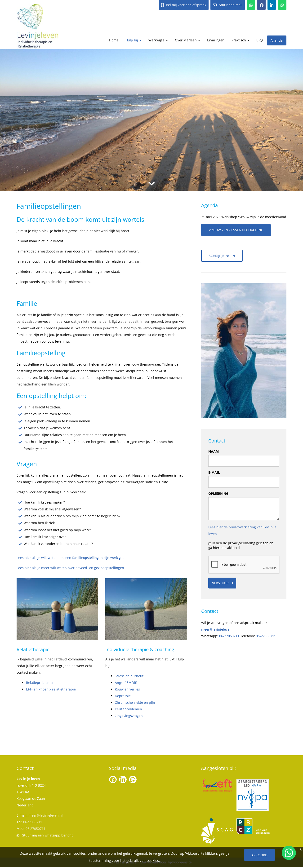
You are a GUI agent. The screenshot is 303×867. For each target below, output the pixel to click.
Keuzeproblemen (128, 709)
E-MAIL (214, 472)
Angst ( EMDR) (126, 682)
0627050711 (32, 822)
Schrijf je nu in (222, 255)
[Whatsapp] (282, 5)
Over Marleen (186, 40)
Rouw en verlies (127, 689)
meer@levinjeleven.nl (218, 629)
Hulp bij (132, 40)
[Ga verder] (151, 183)
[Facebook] (261, 5)
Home (113, 40)
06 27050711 (35, 828)
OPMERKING (218, 493)
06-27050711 (229, 636)
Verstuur (220, 583)
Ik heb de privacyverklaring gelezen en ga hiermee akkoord (240, 545)
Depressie (123, 696)
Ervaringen (215, 40)
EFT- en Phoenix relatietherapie (51, 689)
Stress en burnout (129, 676)
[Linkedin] (271, 5)
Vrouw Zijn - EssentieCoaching (236, 230)
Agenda (277, 40)
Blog (259, 40)
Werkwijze (156, 40)
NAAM (213, 451)
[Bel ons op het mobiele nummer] (251, 5)
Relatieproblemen (40, 682)
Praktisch (239, 40)
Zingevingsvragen (129, 715)
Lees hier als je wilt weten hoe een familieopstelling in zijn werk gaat (71, 557)
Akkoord (259, 855)
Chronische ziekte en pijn (135, 702)
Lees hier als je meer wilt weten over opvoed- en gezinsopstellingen (70, 568)
